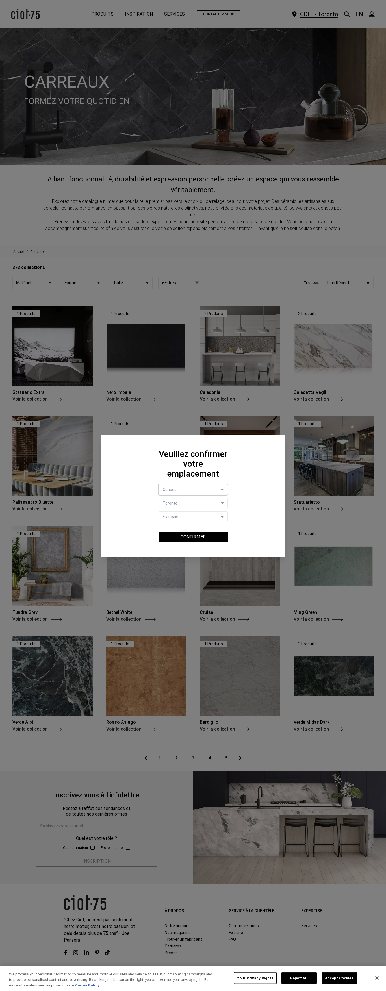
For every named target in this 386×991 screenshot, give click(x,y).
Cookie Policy (87, 985)
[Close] (377, 978)
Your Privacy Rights (255, 978)
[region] (193, 978)
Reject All (298, 978)
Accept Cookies (339, 978)
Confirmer (193, 537)
